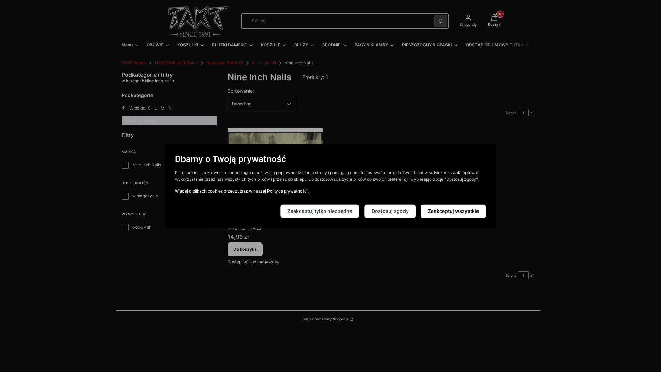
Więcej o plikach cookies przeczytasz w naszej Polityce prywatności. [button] (242, 191)
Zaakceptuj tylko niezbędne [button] (319, 211)
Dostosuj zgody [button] (390, 211)
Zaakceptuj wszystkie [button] (453, 211)
